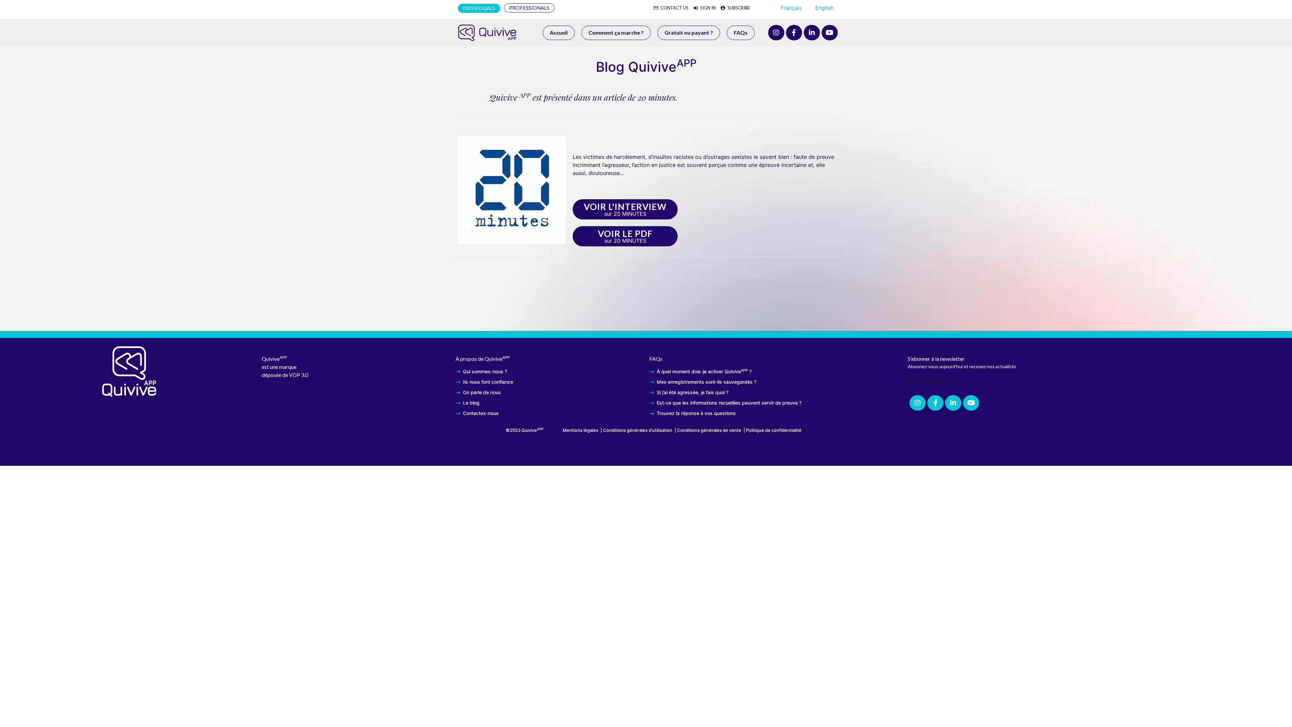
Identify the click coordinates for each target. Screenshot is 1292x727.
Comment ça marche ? (616, 32)
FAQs (741, 32)
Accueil (559, 32)
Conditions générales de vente (709, 430)
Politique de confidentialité (773, 430)
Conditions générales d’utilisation (637, 430)
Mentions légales (580, 430)
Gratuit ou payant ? (689, 32)
